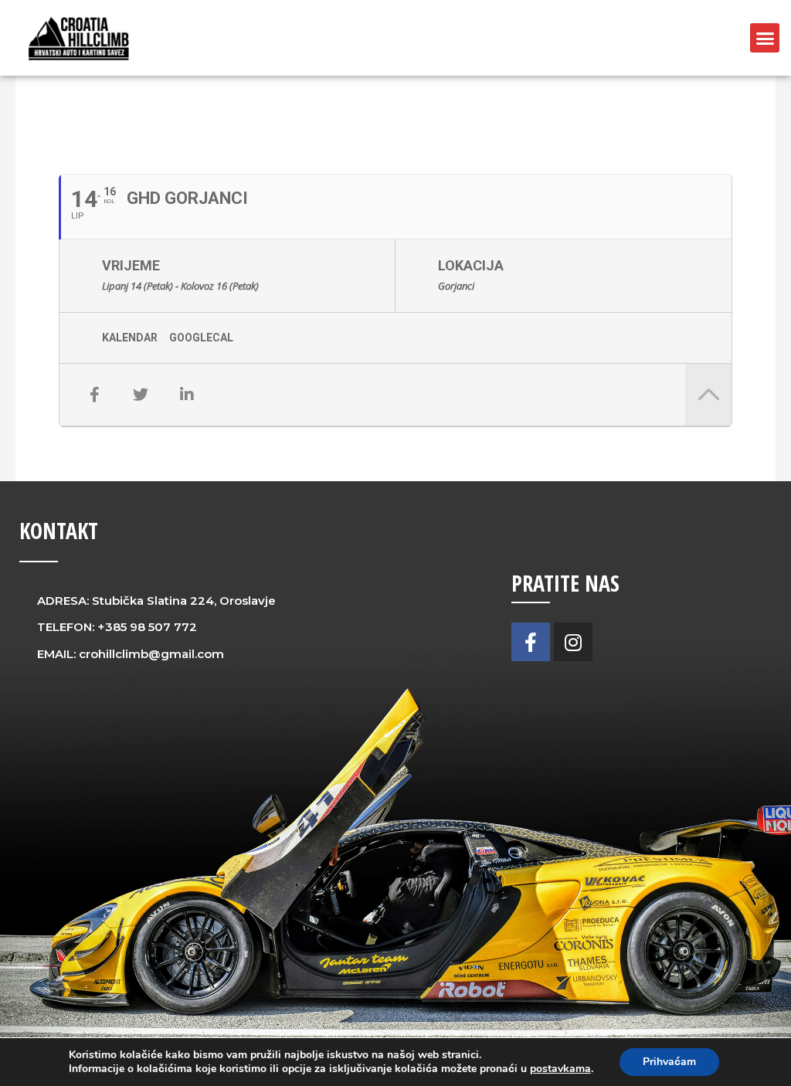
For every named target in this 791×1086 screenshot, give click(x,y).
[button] (764, 38)
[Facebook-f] (530, 642)
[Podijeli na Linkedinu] (187, 394)
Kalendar (130, 337)
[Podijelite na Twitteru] (140, 394)
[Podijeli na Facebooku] (94, 394)
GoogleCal (201, 337)
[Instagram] (573, 642)
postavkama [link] (560, 1068)
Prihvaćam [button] (669, 1061)
